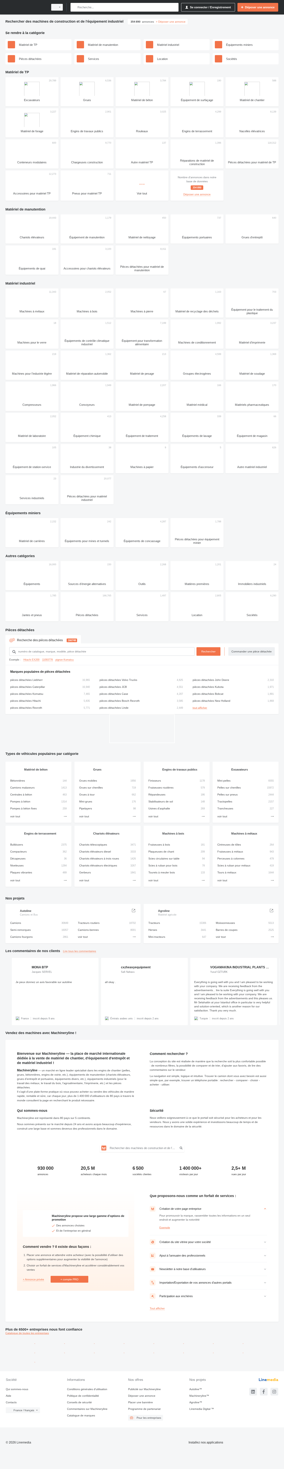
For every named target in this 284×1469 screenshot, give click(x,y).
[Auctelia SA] (109, 1342)
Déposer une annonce (141, 1395)
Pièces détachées (19, 630)
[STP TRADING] (80, 1342)
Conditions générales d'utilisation (87, 1389)
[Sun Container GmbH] (228, 1351)
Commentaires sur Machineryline (87, 1408)
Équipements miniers (23, 513)
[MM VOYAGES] (80, 1351)
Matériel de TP (17, 72)
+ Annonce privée (33, 1279)
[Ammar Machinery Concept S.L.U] (49, 1360)
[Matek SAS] (199, 1351)
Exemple (164, 1227)
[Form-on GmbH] (257, 1342)
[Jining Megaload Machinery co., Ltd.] (228, 1342)
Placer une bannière (140, 1402)
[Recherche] (74, 7)
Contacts (11, 1402)
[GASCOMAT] (109, 1351)
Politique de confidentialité (83, 1395)
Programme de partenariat (144, 1408)
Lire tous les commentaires (79, 951)
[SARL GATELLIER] (50, 1351)
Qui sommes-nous (17, 1389)
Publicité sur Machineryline (144, 1389)
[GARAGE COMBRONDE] (50, 1342)
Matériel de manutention (25, 209)
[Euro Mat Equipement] (169, 1351)
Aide (8, 1395)
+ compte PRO (69, 1279)
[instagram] (274, 1392)
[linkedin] (253, 1392)
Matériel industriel (20, 283)
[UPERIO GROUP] (139, 1351)
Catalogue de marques (81, 1415)
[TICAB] (20, 1360)
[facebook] (264, 1392)
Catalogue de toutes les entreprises (27, 1333)
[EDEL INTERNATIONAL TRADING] (199, 1342)
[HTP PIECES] (20, 1351)
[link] (197, 186)
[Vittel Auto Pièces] (169, 1342)
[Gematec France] (139, 1342)
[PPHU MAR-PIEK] (20, 1342)
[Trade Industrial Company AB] (257, 1351)
